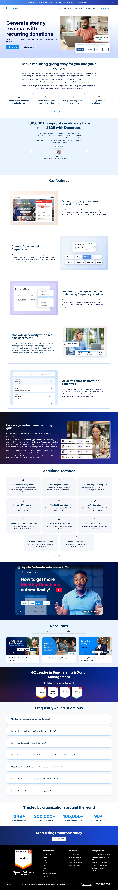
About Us (46, 857)
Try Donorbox (59, 839)
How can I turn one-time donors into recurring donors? (31, 791)
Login (94, 8)
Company (87, 8)
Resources (77, 8)
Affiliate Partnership (49, 873)
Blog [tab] (48, 631)
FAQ (44, 865)
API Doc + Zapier (98, 871)
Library (45, 876)
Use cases (72, 850)
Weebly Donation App (99, 862)
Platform (62, 8)
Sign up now (105, 8)
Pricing (69, 8)
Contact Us (47, 854)
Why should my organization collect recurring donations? (32, 719)
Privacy (45, 871)
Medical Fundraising (74, 857)
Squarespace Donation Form (101, 857)
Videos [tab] (69, 631)
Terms (45, 868)
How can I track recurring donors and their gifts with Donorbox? (34, 779)
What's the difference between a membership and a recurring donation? (37, 767)
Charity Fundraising (74, 865)
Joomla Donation (98, 868)
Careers (45, 862)
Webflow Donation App (100, 865)
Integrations (98, 850)
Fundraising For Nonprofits (76, 860)
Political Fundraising (74, 854)
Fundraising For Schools (75, 862)
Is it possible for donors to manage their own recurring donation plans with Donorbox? (43, 755)
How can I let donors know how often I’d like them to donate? (33, 731)
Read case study (59, 146)
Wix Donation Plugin (99, 860)
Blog (44, 860)
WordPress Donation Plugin (101, 854)
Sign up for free (59, 112)
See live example (28, 47)
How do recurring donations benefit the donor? (28, 743)
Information (48, 850)
